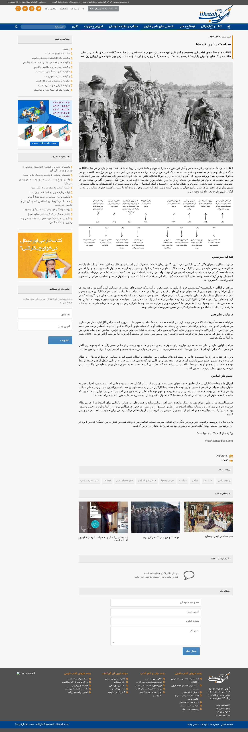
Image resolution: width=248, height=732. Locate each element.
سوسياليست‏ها (167, 480)
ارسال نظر (191, 651)
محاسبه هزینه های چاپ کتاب (149, 682)
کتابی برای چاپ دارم (153, 678)
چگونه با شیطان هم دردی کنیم (53, 81)
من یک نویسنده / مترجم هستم (148, 685)
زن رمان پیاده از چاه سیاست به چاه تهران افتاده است (103, 539)
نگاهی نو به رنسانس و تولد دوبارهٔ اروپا (49, 197)
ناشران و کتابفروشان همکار (76, 688)
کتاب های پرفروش (80, 685)
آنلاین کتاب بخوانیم (116, 692)
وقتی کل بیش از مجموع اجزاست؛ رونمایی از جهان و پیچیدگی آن (47, 168)
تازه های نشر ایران (117, 688)
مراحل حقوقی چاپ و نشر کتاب (149, 688)
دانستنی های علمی (117, 685)
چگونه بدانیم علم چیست (57, 76)
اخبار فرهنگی (119, 682)
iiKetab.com (62, 724)
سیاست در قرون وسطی (219, 536)
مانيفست (208, 480)
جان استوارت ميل (124, 480)
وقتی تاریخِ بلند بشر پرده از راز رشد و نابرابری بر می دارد (45, 181)
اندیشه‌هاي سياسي (89, 480)
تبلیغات (63, 9)
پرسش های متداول (190, 709)
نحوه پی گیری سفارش (189, 705)
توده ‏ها (107, 480)
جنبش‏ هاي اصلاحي (147, 480)
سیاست (183, 480)
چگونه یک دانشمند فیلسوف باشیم (51, 58)
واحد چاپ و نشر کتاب (152, 673)
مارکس (195, 480)
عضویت (64, 340)
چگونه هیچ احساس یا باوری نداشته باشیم (47, 62)
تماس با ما (50, 9)
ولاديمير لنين (223, 480)
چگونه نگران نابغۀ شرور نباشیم (53, 71)
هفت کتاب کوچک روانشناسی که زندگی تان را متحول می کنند (46, 203)
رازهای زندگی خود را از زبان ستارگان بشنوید (47, 209)
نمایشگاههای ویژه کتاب (78, 678)
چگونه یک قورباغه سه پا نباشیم (52, 90)
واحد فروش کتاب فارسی (77, 673)
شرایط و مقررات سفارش (188, 702)
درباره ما (75, 9)
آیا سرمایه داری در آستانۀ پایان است (50, 192)
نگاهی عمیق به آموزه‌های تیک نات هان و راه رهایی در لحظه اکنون (46, 220)
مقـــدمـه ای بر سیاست (58, 53)
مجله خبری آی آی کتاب (115, 673)
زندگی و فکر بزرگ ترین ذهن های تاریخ (49, 214)
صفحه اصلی (227, 724)
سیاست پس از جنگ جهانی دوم (161, 537)
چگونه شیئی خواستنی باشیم (54, 85)
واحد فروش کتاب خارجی (188, 673)
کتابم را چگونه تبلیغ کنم (78, 692)
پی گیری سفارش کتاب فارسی (75, 682)
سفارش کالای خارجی (190, 692)
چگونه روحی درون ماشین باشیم (52, 67)
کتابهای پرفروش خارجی (115, 678)
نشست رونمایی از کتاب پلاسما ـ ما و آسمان (46, 175)
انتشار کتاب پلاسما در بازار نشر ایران (51, 188)
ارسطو (67, 49)
